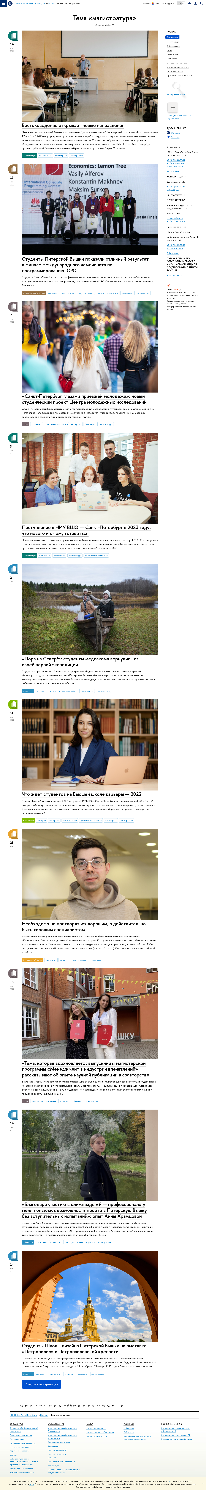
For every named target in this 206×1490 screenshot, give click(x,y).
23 (55, 1406)
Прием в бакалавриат (57, 1450)
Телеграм (175, 137)
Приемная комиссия (176, 226)
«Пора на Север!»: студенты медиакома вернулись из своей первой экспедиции (80, 661)
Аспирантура (53, 1465)
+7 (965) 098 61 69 (176, 221)
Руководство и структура (21, 1435)
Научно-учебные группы (96, 1436)
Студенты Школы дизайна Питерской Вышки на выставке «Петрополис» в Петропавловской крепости (84, 1348)
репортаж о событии (69, 690)
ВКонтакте (175, 132)
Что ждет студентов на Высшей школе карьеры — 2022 (81, 794)
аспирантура (95, 959)
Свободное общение (177, 62)
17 (26, 1406)
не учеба (88, 292)
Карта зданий (173, 171)
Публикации (129, 1432)
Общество (172, 58)
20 (40, 1406)
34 (108, 1406)
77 (122, 1406)
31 (93, 1406)
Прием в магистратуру (57, 1454)
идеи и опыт (51, 959)
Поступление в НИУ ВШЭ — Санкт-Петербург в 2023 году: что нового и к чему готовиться (86, 530)
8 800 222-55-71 (174, 275)
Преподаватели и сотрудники (23, 1443)
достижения (53, 292)
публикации (76, 1101)
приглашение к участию (91, 820)
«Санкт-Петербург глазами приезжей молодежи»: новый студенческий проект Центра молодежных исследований (84, 399)
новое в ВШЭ (45, 155)
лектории (41, 820)
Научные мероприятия (96, 1428)
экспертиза (76, 424)
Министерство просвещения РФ (175, 1435)
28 (79, 1406)
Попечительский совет (20, 1447)
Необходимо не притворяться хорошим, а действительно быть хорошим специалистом (84, 926)
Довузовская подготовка (59, 1442)
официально (112, 292)
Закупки (13, 1455)
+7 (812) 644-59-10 (176, 163)
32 (98, 1406)
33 (103, 1406)
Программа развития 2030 (179, 75)
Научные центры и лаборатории (100, 1432)
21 (45, 1406)
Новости (44, 1415)
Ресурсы (129, 1423)
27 (74, 1406)
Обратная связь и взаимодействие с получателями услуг (64, 1471)
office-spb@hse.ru (175, 166)
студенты (99, 292)
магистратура (76, 155)
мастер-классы (70, 820)
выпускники (65, 959)
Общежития (173, 253)
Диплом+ (52, 1457)
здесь (170, 1481)
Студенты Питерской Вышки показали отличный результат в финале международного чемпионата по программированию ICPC (85, 264)
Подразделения (17, 1439)
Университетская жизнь (178, 67)
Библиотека (129, 1428)
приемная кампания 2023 (96, 555)
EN (183, 3)
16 (21, 1406)
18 (31, 1406)
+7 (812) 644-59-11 (176, 160)
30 (88, 1406)
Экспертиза (172, 54)
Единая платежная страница (22, 1472)
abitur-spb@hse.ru (175, 248)
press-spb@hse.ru (175, 218)
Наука (169, 50)
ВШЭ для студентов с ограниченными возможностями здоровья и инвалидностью (24, 1462)
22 (50, 1406)
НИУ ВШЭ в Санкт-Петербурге (23, 1415)
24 (60, 1406)
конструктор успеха (71, 292)
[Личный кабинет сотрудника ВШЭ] (195, 3)
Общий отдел (173, 146)
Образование (173, 46)
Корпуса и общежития (20, 1450)
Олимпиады (53, 1446)
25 (64, 1406)
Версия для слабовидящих (21, 1468)
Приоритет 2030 (175, 71)
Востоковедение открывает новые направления (73, 125)
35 (113, 1406)
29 (84, 1406)
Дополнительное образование (61, 1461)
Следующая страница (41, 1384)
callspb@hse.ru (174, 189)
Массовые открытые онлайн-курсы (176, 1439)
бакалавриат (61, 155)
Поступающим (173, 41)
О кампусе (16, 1423)
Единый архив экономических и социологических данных (137, 1437)
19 (36, 1406)
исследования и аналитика (55, 424)
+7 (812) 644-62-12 (176, 245)
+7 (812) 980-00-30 (176, 186)
